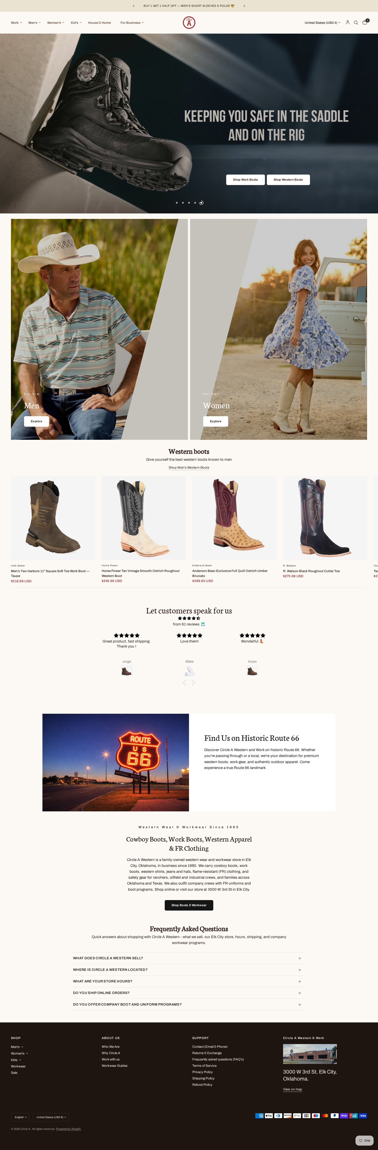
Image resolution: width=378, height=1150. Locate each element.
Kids (14, 1060)
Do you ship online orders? (101, 993)
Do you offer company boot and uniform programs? (127, 1004)
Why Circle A (111, 1053)
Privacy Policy (202, 1072)
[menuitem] (18, 23)
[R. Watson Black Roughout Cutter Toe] (325, 518)
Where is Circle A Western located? (110, 970)
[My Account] (348, 22)
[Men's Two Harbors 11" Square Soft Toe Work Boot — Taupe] (53, 518)
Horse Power (110, 565)
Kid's (74, 22)
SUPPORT (200, 1038)
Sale (14, 1072)
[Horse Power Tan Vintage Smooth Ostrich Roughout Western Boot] (144, 518)
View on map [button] (292, 1089)
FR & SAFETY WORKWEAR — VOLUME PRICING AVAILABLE (189, 5)
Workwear (18, 1066)
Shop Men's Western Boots (189, 467)
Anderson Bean (202, 565)
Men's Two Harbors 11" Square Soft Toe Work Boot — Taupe (50, 573)
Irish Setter (18, 565)
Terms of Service (204, 1065)
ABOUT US (111, 1038)
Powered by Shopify (68, 1129)
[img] (189, 618)
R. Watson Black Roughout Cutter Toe (311, 571)
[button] (178, 180)
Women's (54, 22)
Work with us (111, 1059)
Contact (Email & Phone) (210, 1046)
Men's (32, 22)
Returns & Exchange (207, 1053)
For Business (130, 22)
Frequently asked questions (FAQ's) (218, 1059)
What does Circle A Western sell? (108, 958)
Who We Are (110, 1046)
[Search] (356, 22)
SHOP (16, 1038)
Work (15, 22)
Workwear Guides (115, 1065)
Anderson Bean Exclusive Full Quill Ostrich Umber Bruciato (230, 573)
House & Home (99, 22)
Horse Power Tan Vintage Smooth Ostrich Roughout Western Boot (141, 573)
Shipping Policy (203, 1078)
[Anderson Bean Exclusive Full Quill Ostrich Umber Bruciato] (234, 518)
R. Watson (289, 565)
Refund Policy (202, 1084)
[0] (363, 22)
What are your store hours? (102, 981)
